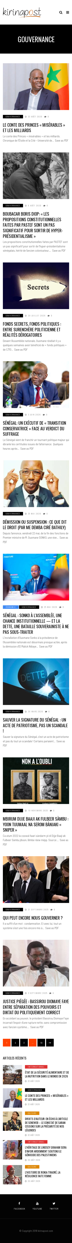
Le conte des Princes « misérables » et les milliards (34, 127)
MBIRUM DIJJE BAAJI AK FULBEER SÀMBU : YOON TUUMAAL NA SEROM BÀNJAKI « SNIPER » (35, 824)
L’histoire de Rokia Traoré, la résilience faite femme (42, 1174)
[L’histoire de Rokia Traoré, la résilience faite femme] (12, 1174)
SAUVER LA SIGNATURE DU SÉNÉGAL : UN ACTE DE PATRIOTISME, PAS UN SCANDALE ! (35, 725)
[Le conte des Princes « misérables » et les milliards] (36, 86)
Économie (11, 607)
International (36, 1066)
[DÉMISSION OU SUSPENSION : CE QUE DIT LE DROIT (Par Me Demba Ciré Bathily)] (36, 483)
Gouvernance (13, 116)
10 (41, 1042)
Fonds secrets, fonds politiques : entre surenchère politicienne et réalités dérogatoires (32, 329)
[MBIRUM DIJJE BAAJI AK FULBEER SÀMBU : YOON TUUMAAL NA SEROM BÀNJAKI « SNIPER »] (36, 780)
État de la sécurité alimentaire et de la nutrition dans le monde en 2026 (47, 1074)
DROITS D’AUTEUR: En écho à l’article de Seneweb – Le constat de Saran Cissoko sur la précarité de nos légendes (46, 1124)
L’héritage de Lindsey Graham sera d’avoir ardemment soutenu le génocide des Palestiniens (45, 1151)
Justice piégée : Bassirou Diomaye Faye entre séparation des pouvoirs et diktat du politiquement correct (36, 1006)
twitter (54, 1208)
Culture (32, 1113)
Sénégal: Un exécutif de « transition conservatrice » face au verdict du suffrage (34, 428)
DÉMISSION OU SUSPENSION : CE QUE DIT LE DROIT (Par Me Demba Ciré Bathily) (35, 525)
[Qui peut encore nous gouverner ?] (36, 879)
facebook (19, 1208)
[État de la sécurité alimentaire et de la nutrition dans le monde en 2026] (12, 1074)
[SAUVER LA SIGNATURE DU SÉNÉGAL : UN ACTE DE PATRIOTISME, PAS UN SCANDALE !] (36, 681)
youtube (37, 1208)
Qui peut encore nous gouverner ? (33, 918)
